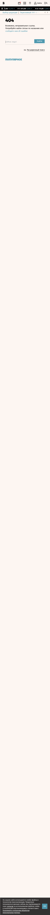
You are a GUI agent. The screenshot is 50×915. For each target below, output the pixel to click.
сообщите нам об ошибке (16, 31)
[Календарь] (19, 3)
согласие (10, 906)
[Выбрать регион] (30, 3)
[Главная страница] (4, 3)
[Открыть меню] (45, 3)
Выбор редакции (10, 12)
